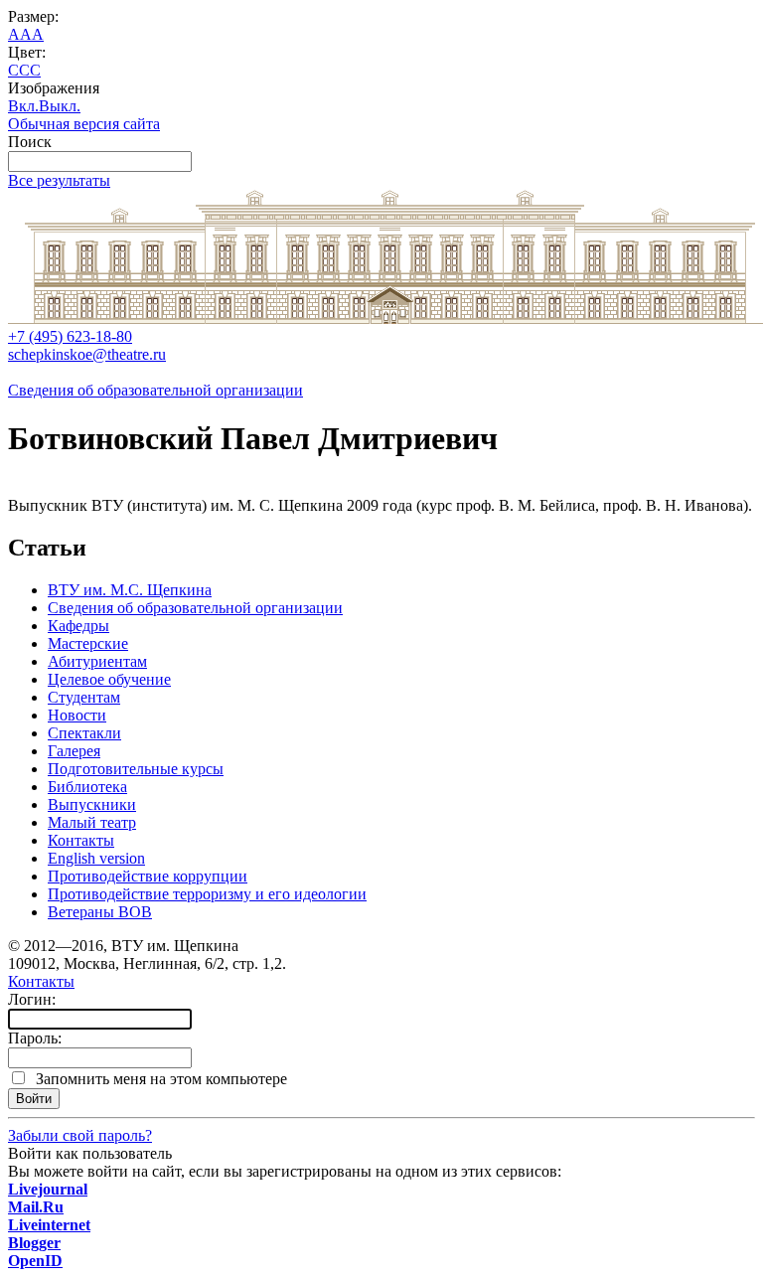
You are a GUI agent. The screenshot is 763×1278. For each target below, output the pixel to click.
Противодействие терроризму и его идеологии (207, 893)
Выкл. (59, 105)
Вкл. (23, 105)
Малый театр (92, 822)
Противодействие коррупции (147, 876)
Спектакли (84, 732)
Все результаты (59, 180)
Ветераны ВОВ (100, 911)
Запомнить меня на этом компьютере (157, 1078)
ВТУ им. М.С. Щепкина (130, 589)
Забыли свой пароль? (80, 1135)
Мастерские (88, 643)
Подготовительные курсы (136, 768)
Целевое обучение (109, 679)
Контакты (81, 840)
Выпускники (92, 804)
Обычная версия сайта (84, 123)
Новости (77, 715)
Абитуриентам (97, 661)
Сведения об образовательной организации (155, 390)
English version (96, 858)
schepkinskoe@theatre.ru (87, 354)
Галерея (74, 750)
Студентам (84, 697)
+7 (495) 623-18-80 (70, 336)
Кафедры (78, 625)
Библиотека (87, 786)
